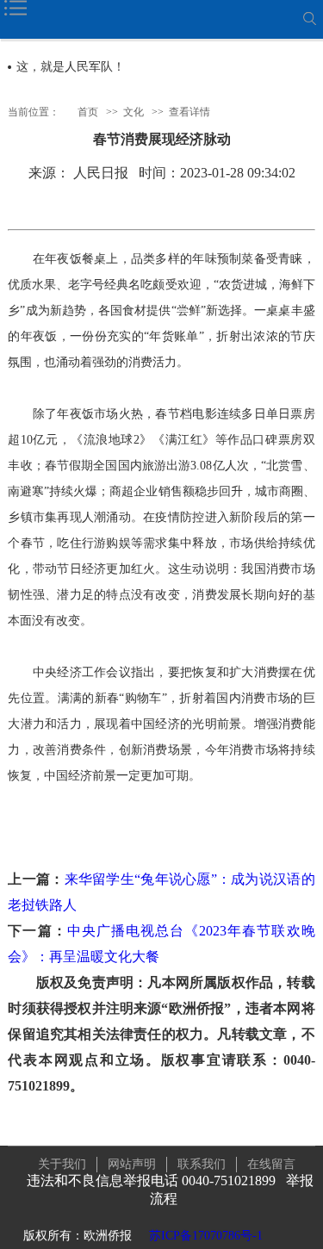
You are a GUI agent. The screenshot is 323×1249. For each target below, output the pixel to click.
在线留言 (271, 1164)
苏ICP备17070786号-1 (206, 1235)
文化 (133, 112)
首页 (88, 112)
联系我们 (201, 1164)
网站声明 (132, 1164)
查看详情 (189, 112)
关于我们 (62, 1164)
